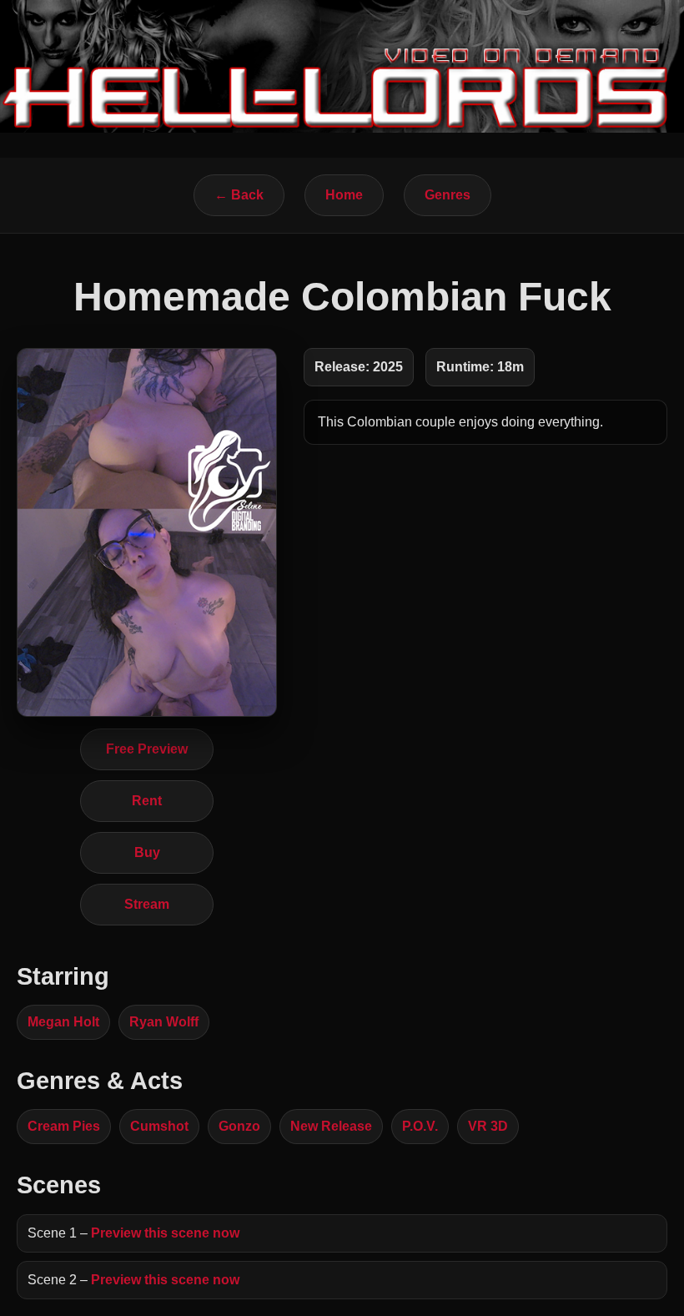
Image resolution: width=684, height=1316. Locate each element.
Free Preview (147, 749)
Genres (447, 195)
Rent (147, 801)
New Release (331, 1126)
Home (344, 195)
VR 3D (488, 1126)
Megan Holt (63, 1022)
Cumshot (159, 1126)
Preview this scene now (165, 1233)
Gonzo (239, 1126)
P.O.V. (420, 1126)
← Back (239, 195)
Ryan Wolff (164, 1022)
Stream (146, 904)
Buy (147, 852)
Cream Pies (64, 1126)
